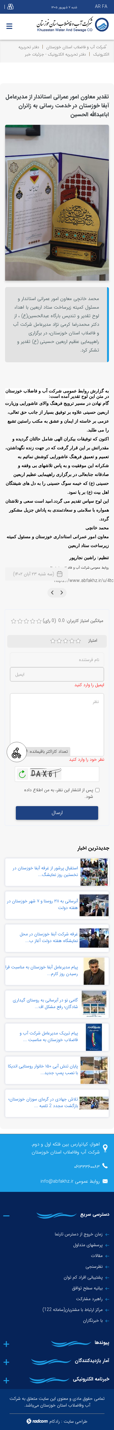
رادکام (54, 1421)
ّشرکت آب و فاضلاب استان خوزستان (76, 47)
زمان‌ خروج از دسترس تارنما (79, 1234)
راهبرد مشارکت (89, 1298)
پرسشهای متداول (88, 1244)
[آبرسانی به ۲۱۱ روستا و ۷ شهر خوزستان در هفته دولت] (94, 905)
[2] (59, 641)
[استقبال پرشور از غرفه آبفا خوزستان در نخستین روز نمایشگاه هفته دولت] (94, 872)
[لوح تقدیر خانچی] (57, 202)
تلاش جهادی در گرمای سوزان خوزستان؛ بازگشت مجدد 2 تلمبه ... (43, 1102)
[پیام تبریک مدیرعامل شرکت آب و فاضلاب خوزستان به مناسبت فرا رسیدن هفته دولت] (94, 1037)
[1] (53, 641)
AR (98, 6)
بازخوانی (22, 772)
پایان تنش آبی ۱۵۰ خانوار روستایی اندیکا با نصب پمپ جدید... (43, 1069)
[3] (65, 641)
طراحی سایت (75, 1421)
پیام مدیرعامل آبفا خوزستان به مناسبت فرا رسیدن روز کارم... (41, 970)
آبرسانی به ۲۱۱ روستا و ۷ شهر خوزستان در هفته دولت (42, 904)
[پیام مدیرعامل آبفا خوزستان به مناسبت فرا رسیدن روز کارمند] (94, 971)
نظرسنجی (94, 1266)
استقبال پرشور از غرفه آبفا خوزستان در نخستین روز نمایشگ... (45, 871)
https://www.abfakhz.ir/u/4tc (84, 580)
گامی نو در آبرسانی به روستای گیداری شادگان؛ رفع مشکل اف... (45, 1003)
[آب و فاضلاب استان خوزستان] (57, 24)
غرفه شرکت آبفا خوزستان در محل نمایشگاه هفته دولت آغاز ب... (49, 937)
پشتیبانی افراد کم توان (83, 1277)
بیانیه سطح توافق (87, 1288)
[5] (78, 641)
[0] (13, 621)
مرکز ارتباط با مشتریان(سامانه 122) (72, 1309)
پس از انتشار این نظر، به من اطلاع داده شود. (58, 793)
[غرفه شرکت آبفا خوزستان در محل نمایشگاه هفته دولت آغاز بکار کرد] (94, 938)
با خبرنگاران (93, 1320)
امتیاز (92, 640)
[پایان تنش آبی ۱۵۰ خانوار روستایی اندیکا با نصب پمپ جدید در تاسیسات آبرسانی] (94, 1070)
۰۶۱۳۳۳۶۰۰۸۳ (87, 1167)
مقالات (97, 1255)
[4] (72, 641)
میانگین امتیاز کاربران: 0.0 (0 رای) (73, 621)
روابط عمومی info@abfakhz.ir (70, 1181)
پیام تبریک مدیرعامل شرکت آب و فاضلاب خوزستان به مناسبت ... (49, 1036)
